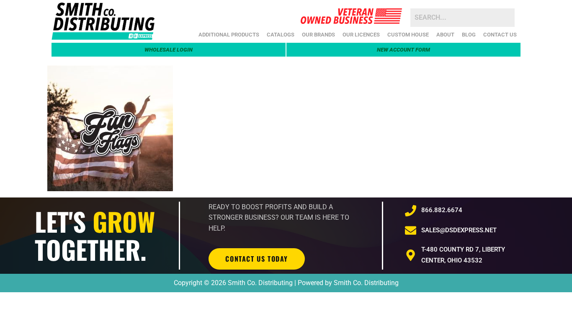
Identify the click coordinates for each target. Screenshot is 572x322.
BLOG (469, 34)
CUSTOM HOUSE (408, 34)
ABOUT (445, 34)
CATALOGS (280, 34)
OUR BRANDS (318, 34)
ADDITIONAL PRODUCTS (228, 34)
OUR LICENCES (361, 34)
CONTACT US (500, 34)
